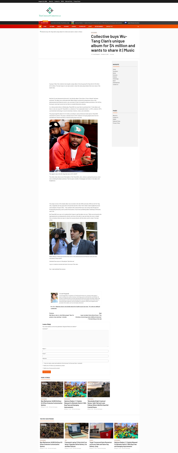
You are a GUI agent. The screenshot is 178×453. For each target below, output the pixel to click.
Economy (66, 26)
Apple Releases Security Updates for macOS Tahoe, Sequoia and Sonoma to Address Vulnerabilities (128, 22)
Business (91, 440)
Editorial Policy (68, 1)
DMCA (62, 1)
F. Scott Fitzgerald (96, 54)
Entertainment (99, 26)
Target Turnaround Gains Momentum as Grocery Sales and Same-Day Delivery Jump (101, 444)
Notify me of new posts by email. (52, 368)
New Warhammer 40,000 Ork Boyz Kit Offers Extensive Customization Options (51, 403)
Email (44, 353)
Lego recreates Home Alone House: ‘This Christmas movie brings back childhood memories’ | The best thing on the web (88, 316)
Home (44, 26)
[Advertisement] (75, 72)
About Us (51, 1)
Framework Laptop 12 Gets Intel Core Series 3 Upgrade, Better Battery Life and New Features (76, 444)
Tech (66, 440)
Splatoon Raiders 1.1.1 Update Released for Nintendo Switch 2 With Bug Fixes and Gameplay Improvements (76, 22)
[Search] (138, 26)
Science (74, 26)
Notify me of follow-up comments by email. (54, 365)
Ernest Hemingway (53, 407)
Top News (51, 26)
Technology (82, 26)
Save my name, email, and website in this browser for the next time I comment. (63, 363)
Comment (45, 329)
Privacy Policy (77, 1)
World (59, 26)
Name (44, 348)
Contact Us (57, 1)
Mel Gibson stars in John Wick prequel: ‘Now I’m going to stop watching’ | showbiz (61, 315)
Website (44, 358)
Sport (90, 26)
